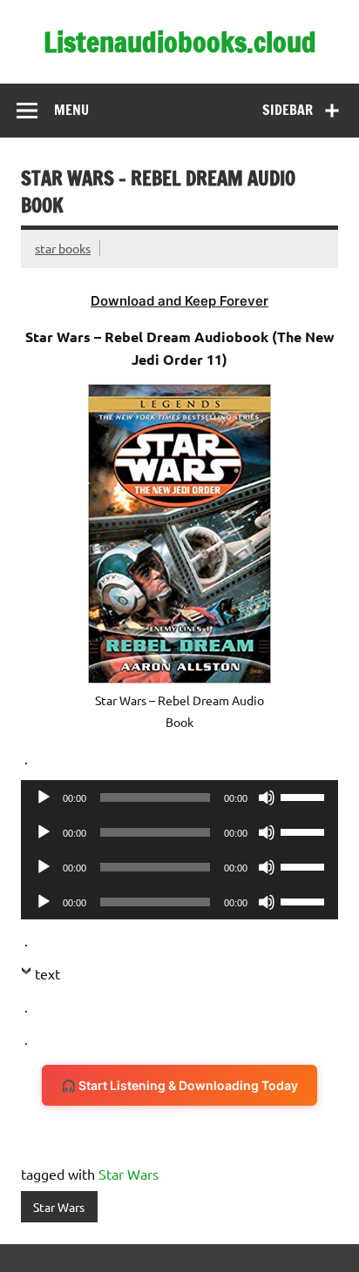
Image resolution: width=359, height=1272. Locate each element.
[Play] (43, 797)
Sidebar (287, 109)
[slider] (305, 795)
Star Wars (128, 1173)
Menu (71, 109)
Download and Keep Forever (179, 301)
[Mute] (266, 797)
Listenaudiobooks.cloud (180, 42)
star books (63, 248)
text (47, 973)
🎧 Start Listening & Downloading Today (179, 1085)
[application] (179, 797)
